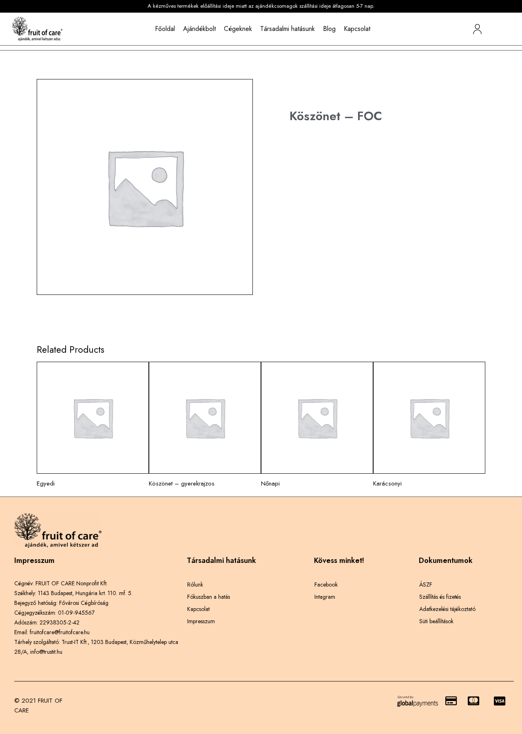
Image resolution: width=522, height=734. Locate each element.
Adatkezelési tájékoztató (447, 609)
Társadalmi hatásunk (287, 28)
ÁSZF (425, 584)
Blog (329, 28)
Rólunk (195, 584)
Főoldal (165, 28)
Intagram (324, 597)
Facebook (326, 584)
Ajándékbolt (199, 28)
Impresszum (201, 621)
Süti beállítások (436, 621)
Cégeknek (238, 28)
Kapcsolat (357, 28)
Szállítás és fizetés (440, 597)
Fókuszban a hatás (208, 597)
